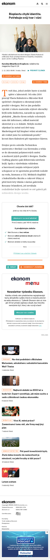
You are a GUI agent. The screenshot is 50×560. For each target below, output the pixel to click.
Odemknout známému (33, 267)
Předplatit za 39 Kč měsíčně (25, 218)
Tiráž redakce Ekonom (9, 521)
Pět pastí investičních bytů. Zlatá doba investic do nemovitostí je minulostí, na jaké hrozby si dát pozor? (25, 455)
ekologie (6, 82)
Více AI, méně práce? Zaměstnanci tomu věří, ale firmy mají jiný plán (23, 424)
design (22, 82)
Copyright (5, 505)
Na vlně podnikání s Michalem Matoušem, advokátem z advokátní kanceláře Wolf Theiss (25, 363)
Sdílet (13, 267)
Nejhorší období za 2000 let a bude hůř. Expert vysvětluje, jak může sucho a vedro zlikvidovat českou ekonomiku (25, 393)
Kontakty (5, 519)
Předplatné (5, 523)
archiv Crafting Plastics (15, 59)
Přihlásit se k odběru (25, 313)
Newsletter (5, 529)
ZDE (40, 325)
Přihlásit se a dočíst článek (25, 253)
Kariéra (4, 526)
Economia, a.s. (23, 505)
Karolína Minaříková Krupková (15, 64)
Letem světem (9, 482)
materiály (14, 82)
